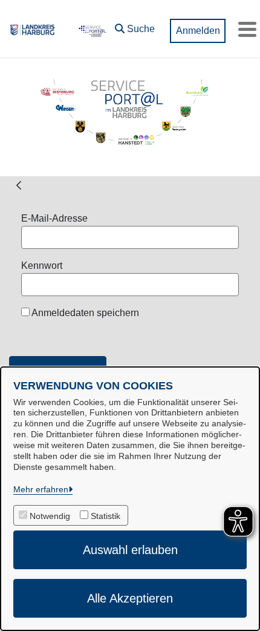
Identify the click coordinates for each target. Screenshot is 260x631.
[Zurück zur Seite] (18, 184)
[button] (135, 26)
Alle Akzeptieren (130, 598)
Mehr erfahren (40, 489)
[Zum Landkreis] (32, 29)
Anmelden (198, 30)
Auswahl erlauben (130, 550)
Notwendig (50, 516)
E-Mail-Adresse (54, 218)
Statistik (105, 516)
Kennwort (41, 265)
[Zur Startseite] (91, 29)
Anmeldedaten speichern (84, 313)
